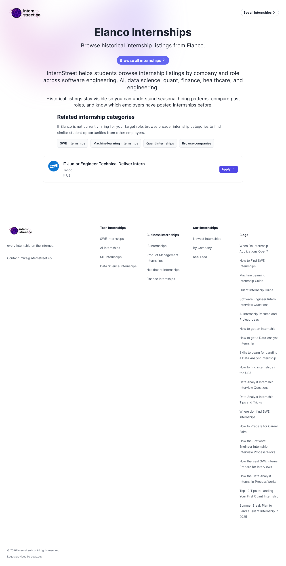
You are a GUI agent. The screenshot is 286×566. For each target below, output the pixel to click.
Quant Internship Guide (256, 290)
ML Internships (111, 257)
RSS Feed (200, 257)
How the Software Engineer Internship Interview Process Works (257, 446)
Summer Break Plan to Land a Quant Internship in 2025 (259, 510)
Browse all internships (141, 60)
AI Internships (110, 248)
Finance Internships (161, 279)
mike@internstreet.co (36, 258)
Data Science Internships (118, 266)
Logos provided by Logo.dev (24, 556)
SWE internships (72, 143)
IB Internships (156, 246)
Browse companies (196, 143)
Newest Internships (207, 238)
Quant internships (160, 143)
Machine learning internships (115, 143)
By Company (202, 248)
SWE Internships (112, 238)
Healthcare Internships (163, 270)
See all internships (258, 12)
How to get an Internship (257, 328)
